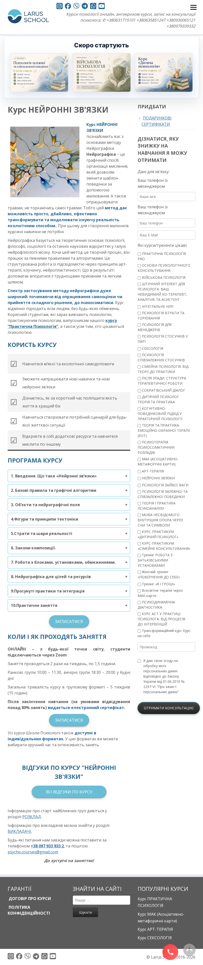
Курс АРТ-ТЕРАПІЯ (155, 929)
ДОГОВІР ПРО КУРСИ (29, 898)
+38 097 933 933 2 (47, 846)
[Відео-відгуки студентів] (102, 6)
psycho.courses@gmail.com (33, 852)
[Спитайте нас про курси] (93, 6)
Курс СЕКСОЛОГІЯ (155, 937)
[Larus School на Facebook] (68, 7)
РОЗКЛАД (31, 816)
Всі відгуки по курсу (69, 792)
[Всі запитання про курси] (76, 7)
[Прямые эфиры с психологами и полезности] (59, 6)
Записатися (69, 621)
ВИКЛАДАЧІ (19, 831)
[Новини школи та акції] (85, 7)
